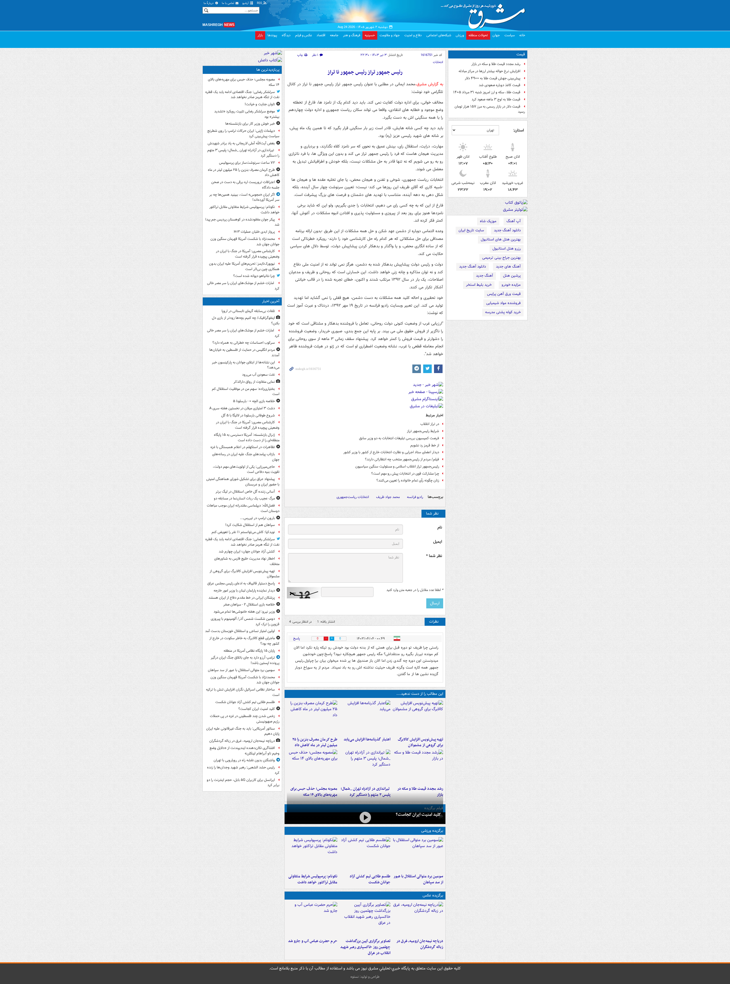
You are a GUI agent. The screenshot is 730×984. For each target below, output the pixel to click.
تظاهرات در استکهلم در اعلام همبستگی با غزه (242, 447)
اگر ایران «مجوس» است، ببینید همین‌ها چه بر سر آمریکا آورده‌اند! (244, 197)
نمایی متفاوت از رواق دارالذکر (254, 381)
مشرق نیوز (485, 14)
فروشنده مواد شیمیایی (503, 303)
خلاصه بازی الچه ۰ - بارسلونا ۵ (254, 401)
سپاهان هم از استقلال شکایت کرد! (250, 525)
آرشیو (246, 3)
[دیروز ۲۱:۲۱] (365, 818)
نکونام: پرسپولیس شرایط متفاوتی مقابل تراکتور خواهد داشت (312, 879)
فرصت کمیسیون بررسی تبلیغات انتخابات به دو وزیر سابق (399, 438)
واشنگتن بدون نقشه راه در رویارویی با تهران (244, 760)
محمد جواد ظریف (388, 497)
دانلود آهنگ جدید (507, 230)
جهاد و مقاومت (390, 35)
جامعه (334, 35)
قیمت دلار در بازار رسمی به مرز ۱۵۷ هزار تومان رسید (490, 109)
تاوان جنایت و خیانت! (260, 104)
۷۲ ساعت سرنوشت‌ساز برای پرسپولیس (247, 162)
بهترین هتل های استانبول (501, 239)
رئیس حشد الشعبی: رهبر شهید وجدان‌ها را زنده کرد (243, 770)
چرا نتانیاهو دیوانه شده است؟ (254, 276)
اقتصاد (321, 35)
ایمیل (437, 542)
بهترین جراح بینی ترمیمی (501, 258)
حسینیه (370, 35)
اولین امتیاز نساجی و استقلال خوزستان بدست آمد (240, 631)
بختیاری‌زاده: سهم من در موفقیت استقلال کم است (245, 391)
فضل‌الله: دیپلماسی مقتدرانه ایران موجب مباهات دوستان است (243, 508)
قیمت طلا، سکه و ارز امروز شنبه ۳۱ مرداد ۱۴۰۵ (486, 92)
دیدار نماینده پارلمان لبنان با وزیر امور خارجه (244, 590)
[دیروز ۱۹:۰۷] (312, 854)
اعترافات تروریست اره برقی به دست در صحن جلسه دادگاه (245, 184)
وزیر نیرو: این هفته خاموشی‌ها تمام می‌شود (244, 611)
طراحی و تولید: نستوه (365, 976)
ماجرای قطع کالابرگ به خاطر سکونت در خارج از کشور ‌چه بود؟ (244, 640)
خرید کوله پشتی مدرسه (503, 312)
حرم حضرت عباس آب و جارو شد (312, 941)
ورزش (460, 35)
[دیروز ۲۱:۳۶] (418, 854)
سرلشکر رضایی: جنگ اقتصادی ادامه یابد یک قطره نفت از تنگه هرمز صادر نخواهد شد (242, 94)
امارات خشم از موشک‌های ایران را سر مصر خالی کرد (243, 285)
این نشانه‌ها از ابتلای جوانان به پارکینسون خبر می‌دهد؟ (245, 365)
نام (439, 528)
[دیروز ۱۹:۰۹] (365, 717)
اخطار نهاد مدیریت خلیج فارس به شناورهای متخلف (246, 561)
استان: (518, 130)
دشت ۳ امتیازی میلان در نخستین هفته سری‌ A (242, 408)
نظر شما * (434, 556)
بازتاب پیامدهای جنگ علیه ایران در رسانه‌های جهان (245, 456)
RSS (260, 3)
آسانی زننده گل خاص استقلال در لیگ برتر (245, 491)
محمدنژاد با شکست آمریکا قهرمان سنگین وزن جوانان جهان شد (244, 241)
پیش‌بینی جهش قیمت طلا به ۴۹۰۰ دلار (492, 78)
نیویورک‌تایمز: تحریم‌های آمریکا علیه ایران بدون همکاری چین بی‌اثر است (244, 266)
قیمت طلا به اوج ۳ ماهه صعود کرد (496, 99)
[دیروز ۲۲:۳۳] (418, 717)
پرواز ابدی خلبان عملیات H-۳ (254, 231)
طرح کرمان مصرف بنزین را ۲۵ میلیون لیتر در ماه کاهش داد (314, 742)
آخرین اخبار (270, 301)
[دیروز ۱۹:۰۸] (312, 919)
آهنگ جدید (484, 276)
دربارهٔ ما (209, 3)
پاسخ (296, 638)
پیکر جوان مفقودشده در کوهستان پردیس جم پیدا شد (242, 222)
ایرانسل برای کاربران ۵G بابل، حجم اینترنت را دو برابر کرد (243, 782)
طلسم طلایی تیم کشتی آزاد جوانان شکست (370, 879)
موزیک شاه (488, 221)
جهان (496, 35)
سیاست (509, 35)
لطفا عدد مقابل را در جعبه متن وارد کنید (414, 590)
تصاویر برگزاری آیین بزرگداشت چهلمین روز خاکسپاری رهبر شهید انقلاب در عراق (365, 947)
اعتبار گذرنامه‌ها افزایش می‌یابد (367, 739)
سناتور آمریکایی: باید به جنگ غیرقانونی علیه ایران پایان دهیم (242, 731)
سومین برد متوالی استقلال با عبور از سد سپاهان (418, 879)
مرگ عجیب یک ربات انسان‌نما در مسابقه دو (244, 498)
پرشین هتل (512, 276)
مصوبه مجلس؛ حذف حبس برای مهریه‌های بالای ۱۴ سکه (243, 82)
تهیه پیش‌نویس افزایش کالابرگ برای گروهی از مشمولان (420, 742)
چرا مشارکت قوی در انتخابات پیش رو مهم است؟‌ (405, 473)
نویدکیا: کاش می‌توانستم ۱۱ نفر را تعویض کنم (243, 532)
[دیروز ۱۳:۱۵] (312, 767)
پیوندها (272, 35)
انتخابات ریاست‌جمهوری (352, 497)
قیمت (520, 54)
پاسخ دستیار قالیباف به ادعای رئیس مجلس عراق (241, 583)
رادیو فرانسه (415, 497)
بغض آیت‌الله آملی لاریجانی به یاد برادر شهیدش (241, 143)
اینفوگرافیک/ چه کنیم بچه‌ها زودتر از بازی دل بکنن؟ (245, 320)
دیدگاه (286, 35)
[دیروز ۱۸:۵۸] (312, 717)
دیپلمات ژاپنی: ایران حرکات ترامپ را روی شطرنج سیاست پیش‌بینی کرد (243, 133)
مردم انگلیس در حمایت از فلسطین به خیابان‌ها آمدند (244, 352)
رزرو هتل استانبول (506, 249)
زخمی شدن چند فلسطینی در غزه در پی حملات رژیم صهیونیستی (244, 718)
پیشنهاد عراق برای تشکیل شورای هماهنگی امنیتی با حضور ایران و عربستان (242, 481)
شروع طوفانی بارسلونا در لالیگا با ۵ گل (248, 415)
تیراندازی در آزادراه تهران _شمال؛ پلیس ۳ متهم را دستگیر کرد (243, 152)
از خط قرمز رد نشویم (424, 445)
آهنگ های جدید (508, 267)
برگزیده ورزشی (432, 831)
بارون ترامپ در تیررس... (257, 518)
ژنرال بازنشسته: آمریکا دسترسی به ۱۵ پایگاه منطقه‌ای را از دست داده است (246, 437)
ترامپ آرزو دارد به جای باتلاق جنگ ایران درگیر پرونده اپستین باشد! (245, 660)
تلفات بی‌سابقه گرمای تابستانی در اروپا (248, 311)
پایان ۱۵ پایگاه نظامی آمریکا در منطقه (249, 650)
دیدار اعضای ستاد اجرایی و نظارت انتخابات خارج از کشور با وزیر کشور (391, 452)
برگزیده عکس (433, 895)
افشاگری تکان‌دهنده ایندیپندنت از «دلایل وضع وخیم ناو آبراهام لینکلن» (244, 750)
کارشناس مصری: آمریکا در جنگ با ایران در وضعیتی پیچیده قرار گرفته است (247, 253)
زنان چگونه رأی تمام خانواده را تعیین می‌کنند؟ (407, 480)
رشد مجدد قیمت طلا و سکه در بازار (495, 64)
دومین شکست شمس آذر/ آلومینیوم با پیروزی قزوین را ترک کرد (245, 621)
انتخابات (438, 62)
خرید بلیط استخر (479, 285)
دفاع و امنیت (413, 35)
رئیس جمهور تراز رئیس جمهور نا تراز (365, 72)
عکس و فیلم (303, 35)
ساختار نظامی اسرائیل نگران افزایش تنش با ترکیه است (242, 692)
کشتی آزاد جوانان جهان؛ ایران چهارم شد (247, 551)
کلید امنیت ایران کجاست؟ (418, 814)
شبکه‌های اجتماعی (438, 35)
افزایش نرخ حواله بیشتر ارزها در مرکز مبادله (489, 71)
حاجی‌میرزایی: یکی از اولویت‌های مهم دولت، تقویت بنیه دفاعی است (246, 469)
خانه (522, 35)
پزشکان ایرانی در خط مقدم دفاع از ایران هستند (241, 597)
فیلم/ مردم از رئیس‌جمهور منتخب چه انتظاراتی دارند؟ (402, 459)
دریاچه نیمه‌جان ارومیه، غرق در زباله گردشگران (419, 944)
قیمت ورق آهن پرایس (504, 294)
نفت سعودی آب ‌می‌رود (258, 374)
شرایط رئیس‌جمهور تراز (423, 431)
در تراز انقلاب (429, 424)
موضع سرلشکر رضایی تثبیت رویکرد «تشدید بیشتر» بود (246, 114)
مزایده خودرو (511, 285)
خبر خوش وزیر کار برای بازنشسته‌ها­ (250, 123)
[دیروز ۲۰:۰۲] (365, 919)
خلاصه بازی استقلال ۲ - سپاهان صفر (249, 604)
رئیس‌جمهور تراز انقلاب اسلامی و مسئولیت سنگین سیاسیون (397, 466)
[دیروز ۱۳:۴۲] (365, 767)
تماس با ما (228, 3)
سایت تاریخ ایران (471, 230)
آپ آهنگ (513, 221)
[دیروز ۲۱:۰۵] (418, 919)
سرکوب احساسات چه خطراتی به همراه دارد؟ (243, 342)
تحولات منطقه (478, 35)
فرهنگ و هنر (351, 35)
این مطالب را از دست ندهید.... (419, 694)
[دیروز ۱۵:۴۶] (418, 767)
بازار (260, 35)
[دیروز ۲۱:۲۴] (365, 854)
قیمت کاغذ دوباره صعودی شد (499, 85)
